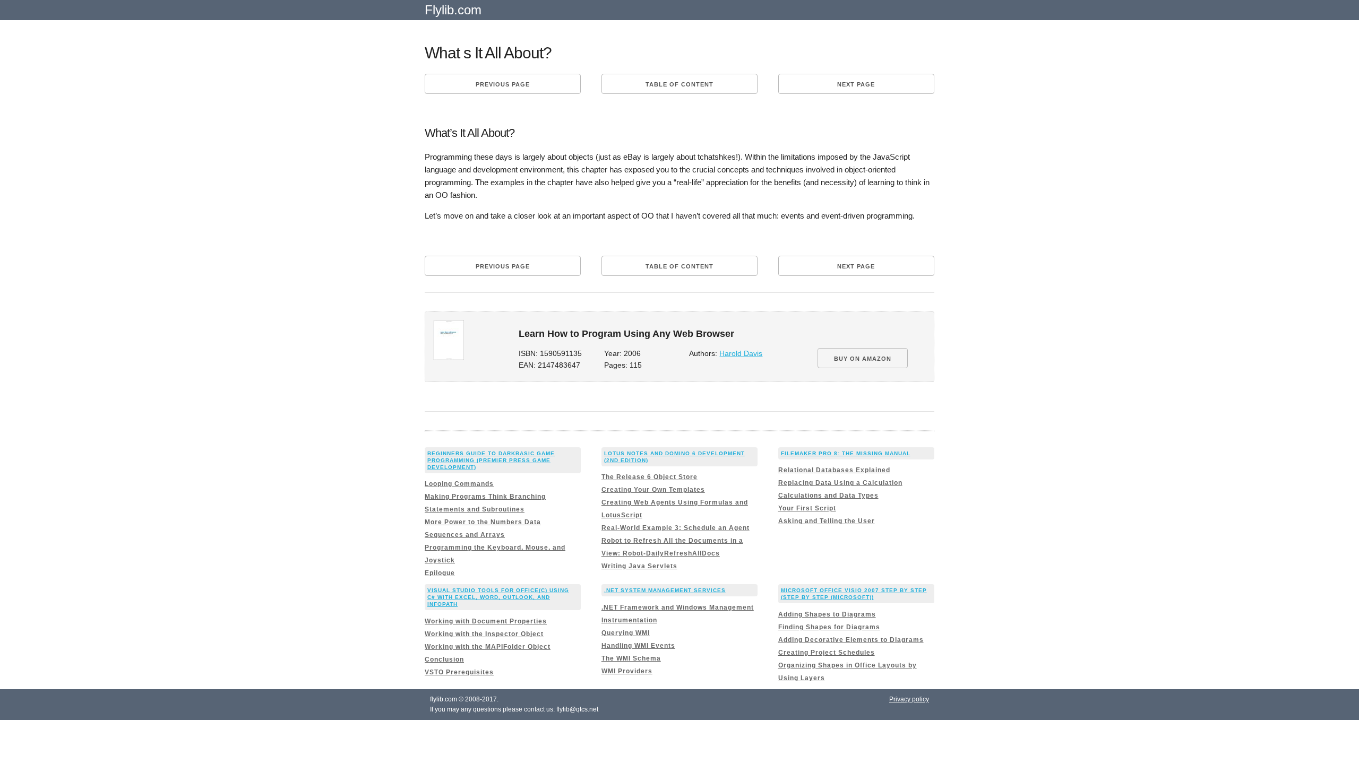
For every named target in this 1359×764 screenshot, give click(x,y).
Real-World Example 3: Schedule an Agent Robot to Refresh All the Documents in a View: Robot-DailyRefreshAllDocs (675, 540)
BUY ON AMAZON (862, 358)
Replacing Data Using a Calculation (840, 483)
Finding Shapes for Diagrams (829, 627)
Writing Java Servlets (639, 566)
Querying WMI (625, 633)
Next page (856, 84)
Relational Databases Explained (834, 470)
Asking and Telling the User (826, 521)
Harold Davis (740, 354)
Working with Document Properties (486, 621)
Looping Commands (459, 484)
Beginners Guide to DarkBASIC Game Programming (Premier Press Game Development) (491, 460)
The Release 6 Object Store (649, 477)
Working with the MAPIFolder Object (488, 646)
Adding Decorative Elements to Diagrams (851, 640)
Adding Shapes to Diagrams (827, 614)
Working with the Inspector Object (484, 634)
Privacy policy (909, 699)
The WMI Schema (631, 658)
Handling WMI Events (638, 645)
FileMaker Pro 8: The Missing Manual (845, 453)
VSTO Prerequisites (459, 672)
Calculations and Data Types (828, 495)
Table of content (679, 84)
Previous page (503, 84)
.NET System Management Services (665, 590)
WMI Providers (626, 671)
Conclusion (444, 659)
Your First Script (807, 508)
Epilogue (440, 573)
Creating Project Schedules (826, 652)
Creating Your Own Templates (653, 489)
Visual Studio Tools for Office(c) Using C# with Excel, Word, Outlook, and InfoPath (498, 597)
